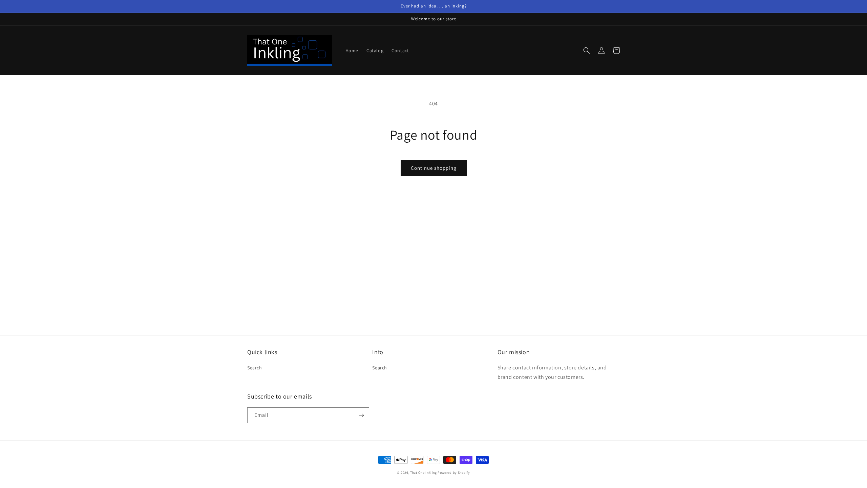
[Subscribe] (361, 415)
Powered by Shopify (454, 472)
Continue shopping (434, 168)
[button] (586, 50)
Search (254, 368)
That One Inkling (423, 472)
